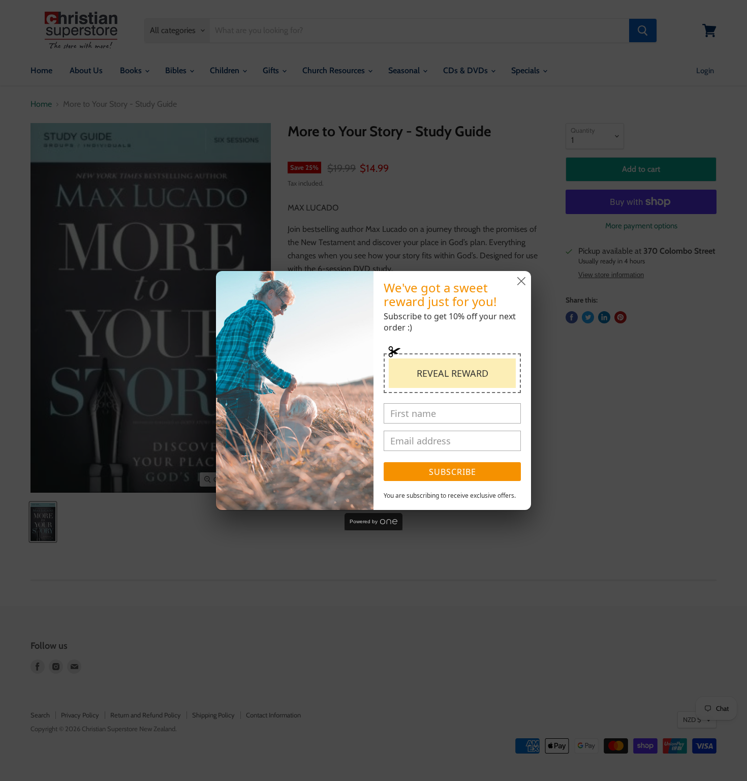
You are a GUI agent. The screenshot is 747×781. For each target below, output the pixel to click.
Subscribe (452, 471)
